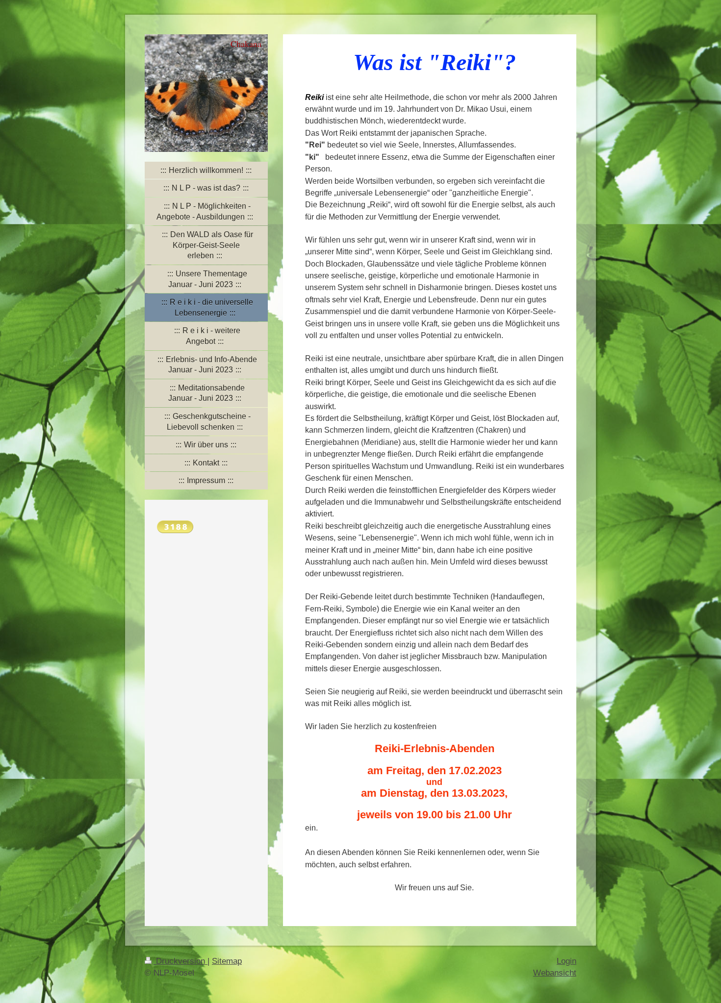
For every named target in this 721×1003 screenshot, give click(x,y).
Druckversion (180, 961)
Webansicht (554, 973)
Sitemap (227, 961)
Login (566, 961)
